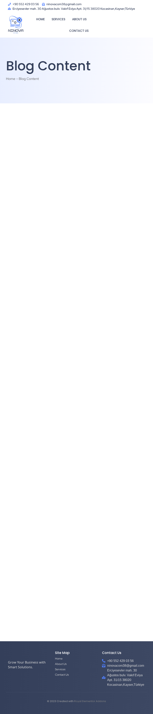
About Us (79, 19)
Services (58, 19)
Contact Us (79, 31)
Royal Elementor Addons (90, 701)
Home (40, 19)
